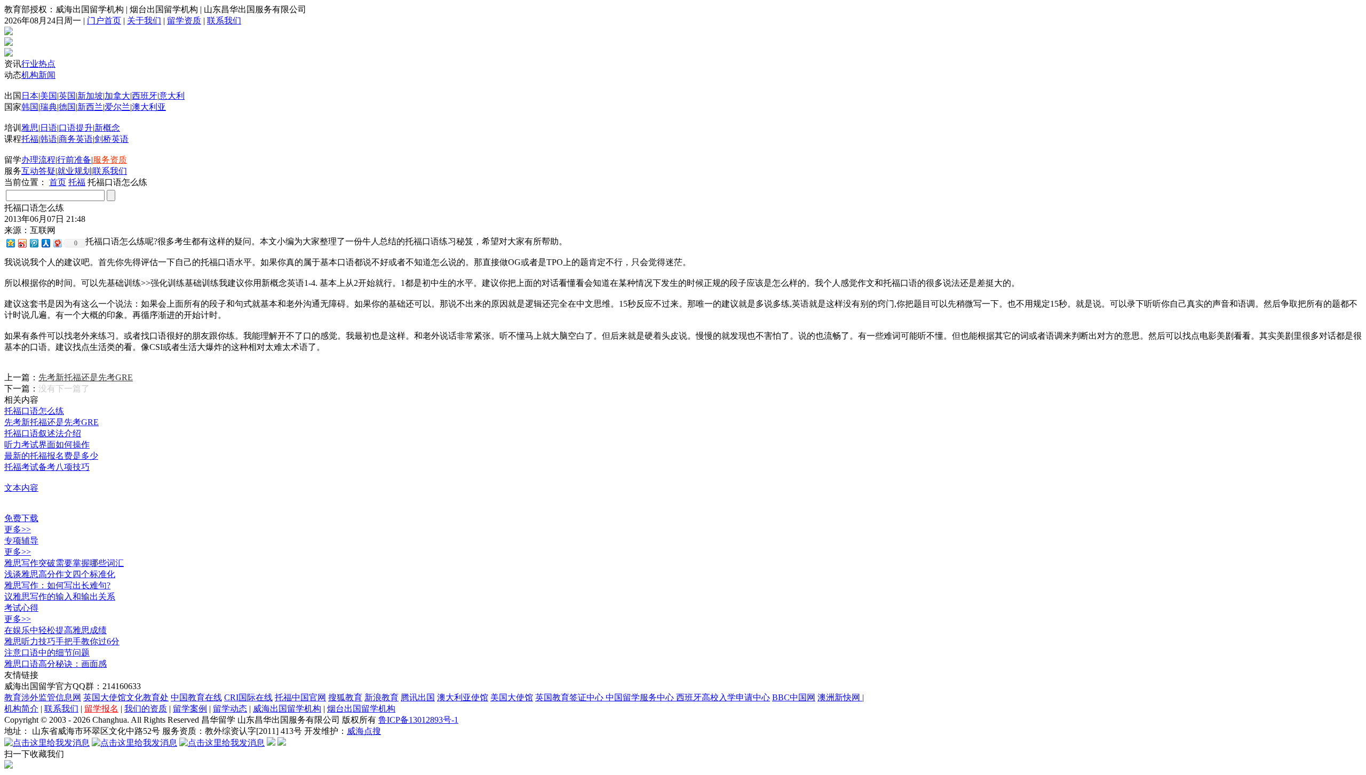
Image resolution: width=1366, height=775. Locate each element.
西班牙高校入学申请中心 (723, 697)
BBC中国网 (793, 697)
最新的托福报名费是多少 (51, 455)
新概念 (107, 127)
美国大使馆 (511, 697)
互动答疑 (38, 170)
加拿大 (117, 95)
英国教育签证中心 (570, 697)
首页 (57, 182)
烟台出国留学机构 (361, 708)
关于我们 (144, 20)
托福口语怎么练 (34, 411)
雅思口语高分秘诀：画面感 (55, 663)
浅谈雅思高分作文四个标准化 (59, 574)
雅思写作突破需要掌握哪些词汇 (64, 563)
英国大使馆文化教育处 (126, 697)
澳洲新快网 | (840, 697)
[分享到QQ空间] (10, 243)
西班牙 (144, 95)
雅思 (29, 127)
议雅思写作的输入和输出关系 (59, 596)
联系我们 (224, 20)
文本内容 (21, 487)
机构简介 (21, 708)
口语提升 (76, 127)
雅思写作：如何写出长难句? (57, 585)
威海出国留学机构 (287, 708)
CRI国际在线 (248, 697)
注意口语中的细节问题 (47, 652)
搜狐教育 (345, 697)
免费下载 (21, 518)
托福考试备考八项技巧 (47, 467)
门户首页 (104, 20)
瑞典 (48, 106)
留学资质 (184, 20)
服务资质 (110, 159)
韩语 (48, 138)
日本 (29, 95)
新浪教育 (381, 697)
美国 (48, 95)
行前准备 (74, 159)
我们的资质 (145, 708)
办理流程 (38, 159)
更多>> (17, 529)
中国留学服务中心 (641, 697)
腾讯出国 (418, 697)
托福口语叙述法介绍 (42, 433)
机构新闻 (38, 74)
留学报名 (101, 708)
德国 (67, 106)
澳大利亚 (149, 106)
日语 (48, 127)
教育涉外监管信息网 (42, 697)
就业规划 (74, 170)
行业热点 (38, 63)
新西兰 (90, 106)
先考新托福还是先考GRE (85, 377)
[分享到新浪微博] (22, 243)
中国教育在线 (196, 697)
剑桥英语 (111, 138)
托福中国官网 (300, 697)
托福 (29, 138)
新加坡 (90, 95)
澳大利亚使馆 (462, 697)
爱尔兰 (117, 106)
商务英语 (76, 138)
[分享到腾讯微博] (33, 243)
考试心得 (21, 607)
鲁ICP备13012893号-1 (418, 719)
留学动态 (230, 708)
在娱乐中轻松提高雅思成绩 (55, 630)
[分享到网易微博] (57, 243)
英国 (67, 95)
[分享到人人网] (45, 243)
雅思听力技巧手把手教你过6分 (62, 641)
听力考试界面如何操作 (47, 444)
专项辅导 (21, 540)
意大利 (172, 95)
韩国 (29, 106)
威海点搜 (364, 731)
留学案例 (190, 708)
